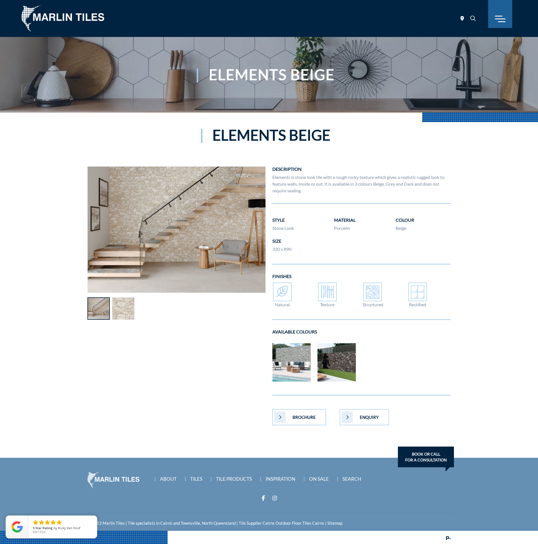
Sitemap (334, 523)
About (168, 479)
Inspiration (280, 479)
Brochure (304, 417)
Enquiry (369, 417)
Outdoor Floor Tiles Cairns (299, 523)
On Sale (319, 479)
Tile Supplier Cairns (257, 523)
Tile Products (234, 479)
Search (351, 479)
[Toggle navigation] (500, 14)
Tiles (196, 479)
